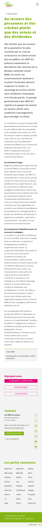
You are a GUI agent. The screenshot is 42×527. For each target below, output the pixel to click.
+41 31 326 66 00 (12, 439)
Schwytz (31, 490)
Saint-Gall (7, 490)
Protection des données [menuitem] (12, 519)
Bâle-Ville (19, 473)
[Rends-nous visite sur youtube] (36, 441)
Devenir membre (21, 387)
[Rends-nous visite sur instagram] (36, 426)
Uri (5, 499)
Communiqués (12, 14)
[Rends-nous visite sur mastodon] (36, 447)
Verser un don (21, 394)
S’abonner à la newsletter (21, 381)
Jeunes (32, 503)
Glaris (30, 477)
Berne (30, 473)
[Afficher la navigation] (37, 4)
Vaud (30, 499)
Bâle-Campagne (9, 473)
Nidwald (19, 486)
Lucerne (31, 482)
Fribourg (7, 477)
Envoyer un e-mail (14, 433)
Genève (19, 477)
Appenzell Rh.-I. (21, 469)
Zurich (18, 503)
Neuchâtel (8, 486)
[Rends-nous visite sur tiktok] (36, 431)
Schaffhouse (20, 490)
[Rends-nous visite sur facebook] (36, 415)
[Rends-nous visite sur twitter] (36, 420)
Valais (18, 499)
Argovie (30, 469)
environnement (23, 356)
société (32, 356)
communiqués (11, 356)
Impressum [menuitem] (29, 519)
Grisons (7, 482)
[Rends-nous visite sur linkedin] (36, 436)
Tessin (18, 494)
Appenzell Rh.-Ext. (9, 469)
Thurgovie (31, 494)
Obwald (31, 486)
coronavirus (10, 358)
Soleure (7, 494)
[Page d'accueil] (8, 4)
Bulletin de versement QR (13, 428)
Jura (17, 482)
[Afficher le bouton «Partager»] (39, 525)
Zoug (6, 503)
